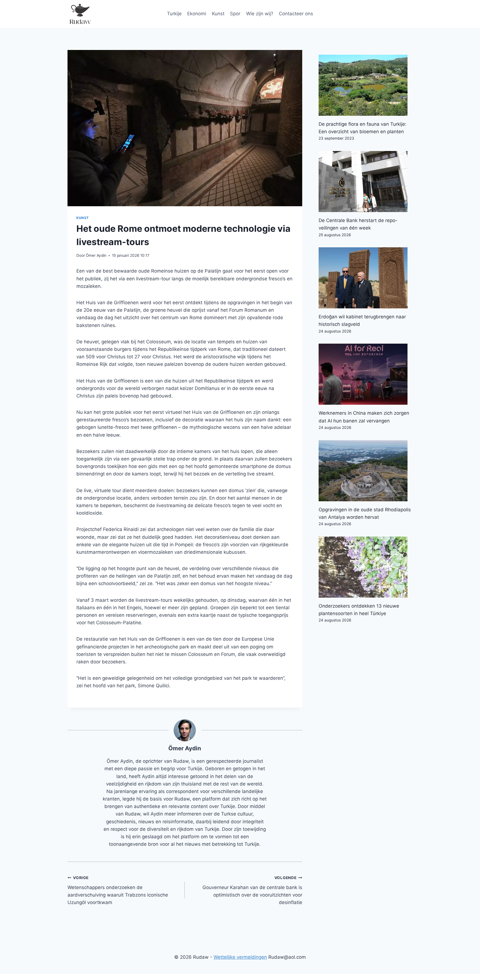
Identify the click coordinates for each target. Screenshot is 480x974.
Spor (235, 13)
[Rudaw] (80, 13)
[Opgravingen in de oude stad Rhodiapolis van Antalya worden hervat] (365, 470)
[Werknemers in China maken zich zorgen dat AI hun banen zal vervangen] (365, 374)
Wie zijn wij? (259, 13)
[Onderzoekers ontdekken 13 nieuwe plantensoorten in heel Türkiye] (365, 567)
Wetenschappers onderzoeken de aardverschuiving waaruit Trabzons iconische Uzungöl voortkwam (118, 890)
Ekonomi (196, 13)
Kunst (218, 13)
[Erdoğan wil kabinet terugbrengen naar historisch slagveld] (365, 277)
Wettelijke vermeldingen (240, 957)
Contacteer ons (296, 13)
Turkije (174, 13)
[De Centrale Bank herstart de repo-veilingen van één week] (365, 181)
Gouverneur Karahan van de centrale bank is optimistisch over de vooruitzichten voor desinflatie (252, 890)
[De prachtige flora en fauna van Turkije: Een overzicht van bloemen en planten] (365, 85)
